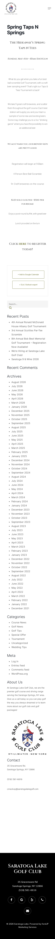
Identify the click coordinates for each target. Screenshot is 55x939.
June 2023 (17, 534)
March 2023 (18, 546)
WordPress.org (19, 673)
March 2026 (18, 402)
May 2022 (17, 587)
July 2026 (17, 386)
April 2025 (17, 443)
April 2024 (17, 493)
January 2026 (19, 406)
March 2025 (18, 447)
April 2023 (17, 542)
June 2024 (17, 484)
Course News (18, 622)
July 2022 (17, 579)
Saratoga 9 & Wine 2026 (25, 359)
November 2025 (20, 415)
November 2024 (20, 464)
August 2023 (18, 526)
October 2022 (19, 567)
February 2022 (19, 600)
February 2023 (19, 550)
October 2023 (19, 517)
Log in (14, 661)
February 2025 (19, 452)
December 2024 (20, 460)
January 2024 (19, 505)
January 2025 (19, 456)
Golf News (17, 626)
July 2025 (17, 431)
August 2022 (18, 575)
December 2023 (20, 509)
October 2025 (19, 419)
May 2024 (17, 489)
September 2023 (20, 521)
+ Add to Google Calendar (28, 274)
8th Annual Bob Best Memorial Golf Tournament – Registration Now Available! (28, 342)
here (22, 244)
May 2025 (17, 439)
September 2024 (20, 472)
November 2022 (20, 563)
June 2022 (17, 583)
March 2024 (18, 497)
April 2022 (17, 591)
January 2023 (19, 554)
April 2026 (17, 398)
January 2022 (19, 604)
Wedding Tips (19, 647)
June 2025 (17, 435)
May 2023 (17, 538)
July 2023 (17, 530)
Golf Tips (16, 630)
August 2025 (18, 427)
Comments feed (20, 669)
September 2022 (20, 571)
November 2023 (20, 513)
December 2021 (20, 608)
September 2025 (20, 423)
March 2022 (18, 596)
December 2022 (20, 558)
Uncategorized (19, 643)
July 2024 (17, 480)
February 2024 (19, 501)
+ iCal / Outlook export (28, 285)
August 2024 (18, 476)
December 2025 (20, 410)
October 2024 (19, 468)
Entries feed (18, 665)
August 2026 (18, 382)
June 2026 (17, 390)
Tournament (18, 638)
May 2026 (17, 394)
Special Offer (18, 634)
